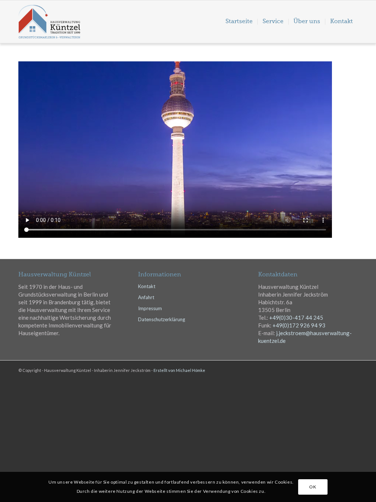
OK (312, 487)
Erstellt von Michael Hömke (179, 370)
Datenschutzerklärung (161, 319)
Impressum (150, 308)
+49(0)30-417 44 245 (296, 317)
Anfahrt (146, 297)
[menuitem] (239, 21)
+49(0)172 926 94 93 (298, 325)
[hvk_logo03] (64, 21)
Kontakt (146, 286)
